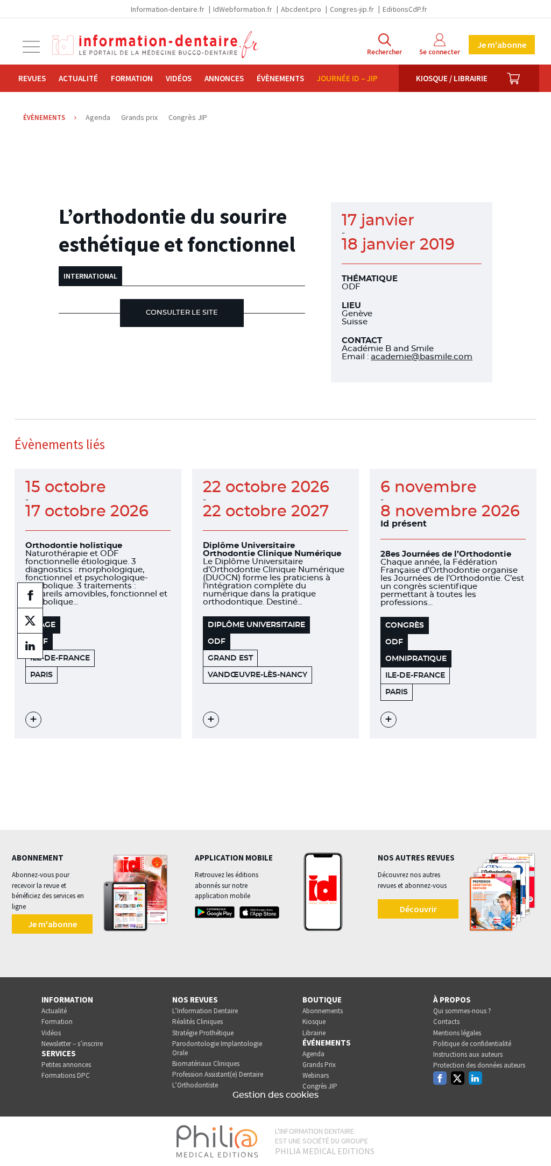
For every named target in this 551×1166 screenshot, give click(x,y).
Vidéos (179, 78)
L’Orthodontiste (195, 1085)
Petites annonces (66, 1064)
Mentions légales (457, 1032)
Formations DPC (65, 1075)
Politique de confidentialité (472, 1043)
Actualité (78, 78)
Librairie (314, 1032)
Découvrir (418, 909)
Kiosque (314, 1021)
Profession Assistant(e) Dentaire (217, 1074)
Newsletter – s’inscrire (72, 1043)
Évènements (280, 78)
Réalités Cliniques (197, 1021)
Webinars (315, 1075)
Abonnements (322, 1010)
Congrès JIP (319, 1086)
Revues (32, 78)
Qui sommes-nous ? (462, 1010)
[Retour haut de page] (531, 1138)
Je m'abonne (501, 44)
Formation (132, 78)
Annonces (224, 78)
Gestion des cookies (275, 1095)
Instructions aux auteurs (468, 1054)
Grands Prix (319, 1064)
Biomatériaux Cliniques (205, 1063)
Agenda (313, 1053)
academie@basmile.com (421, 357)
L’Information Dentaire (205, 1010)
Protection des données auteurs (479, 1065)
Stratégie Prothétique (203, 1032)
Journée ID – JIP (347, 78)
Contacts (446, 1021)
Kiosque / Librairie (452, 78)
